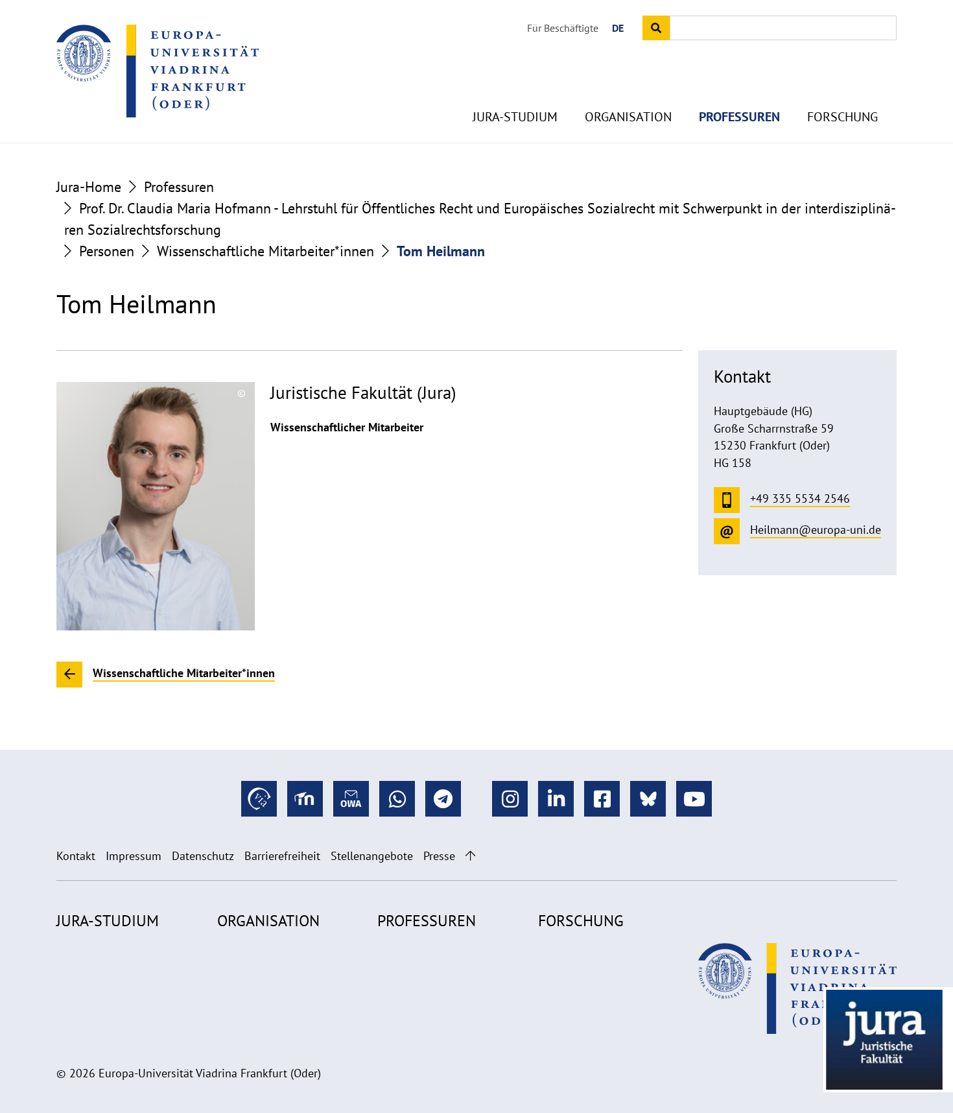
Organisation (628, 116)
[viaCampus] (259, 799)
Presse (439, 855)
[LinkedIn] (556, 799)
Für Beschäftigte (562, 27)
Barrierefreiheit (282, 855)
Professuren (739, 116)
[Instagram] (510, 799)
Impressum (133, 855)
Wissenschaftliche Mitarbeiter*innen (265, 251)
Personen (106, 251)
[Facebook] (602, 799)
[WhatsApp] (397, 799)
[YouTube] (694, 799)
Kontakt (75, 855)
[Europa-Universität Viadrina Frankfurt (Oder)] (157, 71)
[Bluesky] (648, 799)
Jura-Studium (515, 116)
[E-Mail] (351, 799)
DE (618, 27)
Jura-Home (88, 187)
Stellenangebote (372, 855)
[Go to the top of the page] (470, 855)
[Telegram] (443, 799)
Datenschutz (203, 855)
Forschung (842, 116)
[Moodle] (305, 799)
